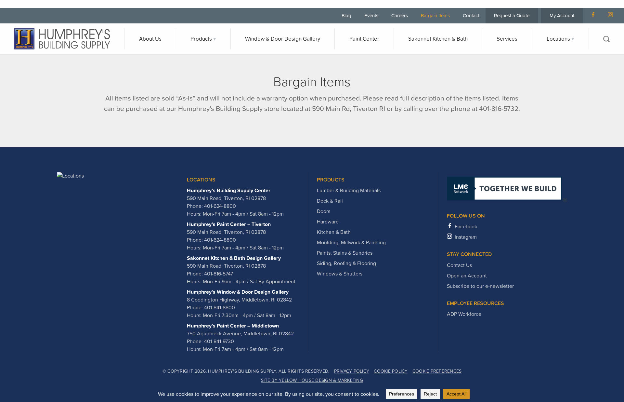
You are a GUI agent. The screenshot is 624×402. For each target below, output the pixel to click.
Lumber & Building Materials (349, 190)
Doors (323, 211)
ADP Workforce (464, 314)
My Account (562, 15)
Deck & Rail (330, 201)
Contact (471, 15)
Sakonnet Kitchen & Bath (438, 39)
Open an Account (467, 275)
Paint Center (364, 39)
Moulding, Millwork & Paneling (351, 242)
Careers (399, 15)
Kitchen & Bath (334, 232)
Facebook (466, 226)
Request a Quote (511, 15)
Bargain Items (435, 15)
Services (507, 39)
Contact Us (459, 265)
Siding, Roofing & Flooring (346, 263)
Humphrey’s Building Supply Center (228, 190)
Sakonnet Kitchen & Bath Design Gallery (234, 258)
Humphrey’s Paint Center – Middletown (233, 325)
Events (371, 15)
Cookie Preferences (437, 371)
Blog (346, 15)
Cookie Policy (391, 371)
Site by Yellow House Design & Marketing (312, 380)
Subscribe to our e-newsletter (480, 286)
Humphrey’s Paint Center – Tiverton (229, 224)
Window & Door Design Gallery (282, 39)
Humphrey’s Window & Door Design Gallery (238, 292)
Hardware (328, 221)
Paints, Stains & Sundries (344, 253)
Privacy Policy (352, 371)
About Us (150, 39)
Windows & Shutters (339, 273)
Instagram (466, 237)
